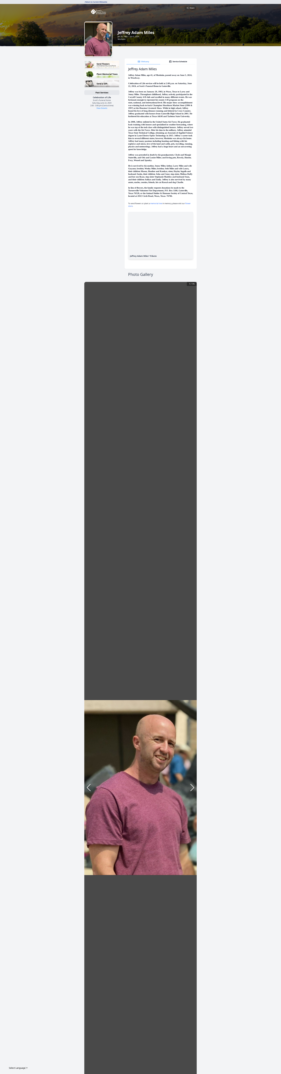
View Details (101, 108)
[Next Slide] (192, 787)
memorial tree (156, 203)
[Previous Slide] (88, 787)
